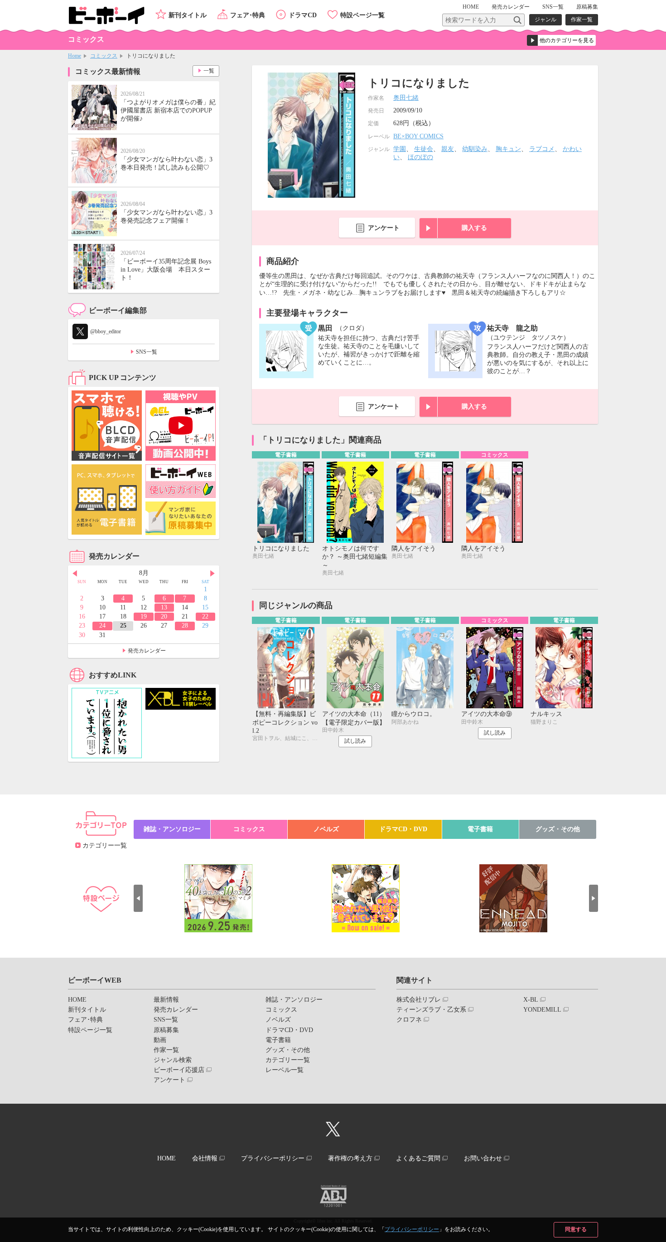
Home (74, 56)
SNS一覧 (553, 7)
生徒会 (423, 149)
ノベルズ (326, 829)
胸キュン (508, 149)
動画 (160, 1040)
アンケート (384, 227)
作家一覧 (582, 19)
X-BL (530, 999)
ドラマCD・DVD (403, 829)
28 (185, 625)
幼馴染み (474, 149)
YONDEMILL (542, 1009)
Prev (75, 573)
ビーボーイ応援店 (179, 1070)
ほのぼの (420, 157)
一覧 (208, 71)
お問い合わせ (483, 1158)
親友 (447, 149)
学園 (399, 149)
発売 (511, 7)
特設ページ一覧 (362, 15)
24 (102, 625)
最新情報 (166, 999)
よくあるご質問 (418, 1158)
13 (164, 607)
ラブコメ (542, 149)
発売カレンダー (147, 651)
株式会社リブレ (418, 999)
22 (205, 616)
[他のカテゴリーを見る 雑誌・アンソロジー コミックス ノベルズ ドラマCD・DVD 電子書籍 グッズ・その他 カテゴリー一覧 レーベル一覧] (561, 40)
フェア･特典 (247, 15)
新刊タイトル (188, 15)
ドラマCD (303, 15)
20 (164, 616)
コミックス (103, 56)
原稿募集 (587, 7)
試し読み (355, 741)
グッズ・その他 (558, 829)
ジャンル (545, 19)
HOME (471, 7)
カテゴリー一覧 (104, 845)
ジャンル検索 (173, 1060)
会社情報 (204, 1158)
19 (143, 616)
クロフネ (409, 1019)
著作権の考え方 (350, 1158)
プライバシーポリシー (412, 1229)
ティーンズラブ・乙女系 (431, 1009)
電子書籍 (480, 829)
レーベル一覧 (284, 1070)
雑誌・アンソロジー (172, 829)
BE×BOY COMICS (418, 136)
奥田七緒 (406, 97)
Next (212, 573)
